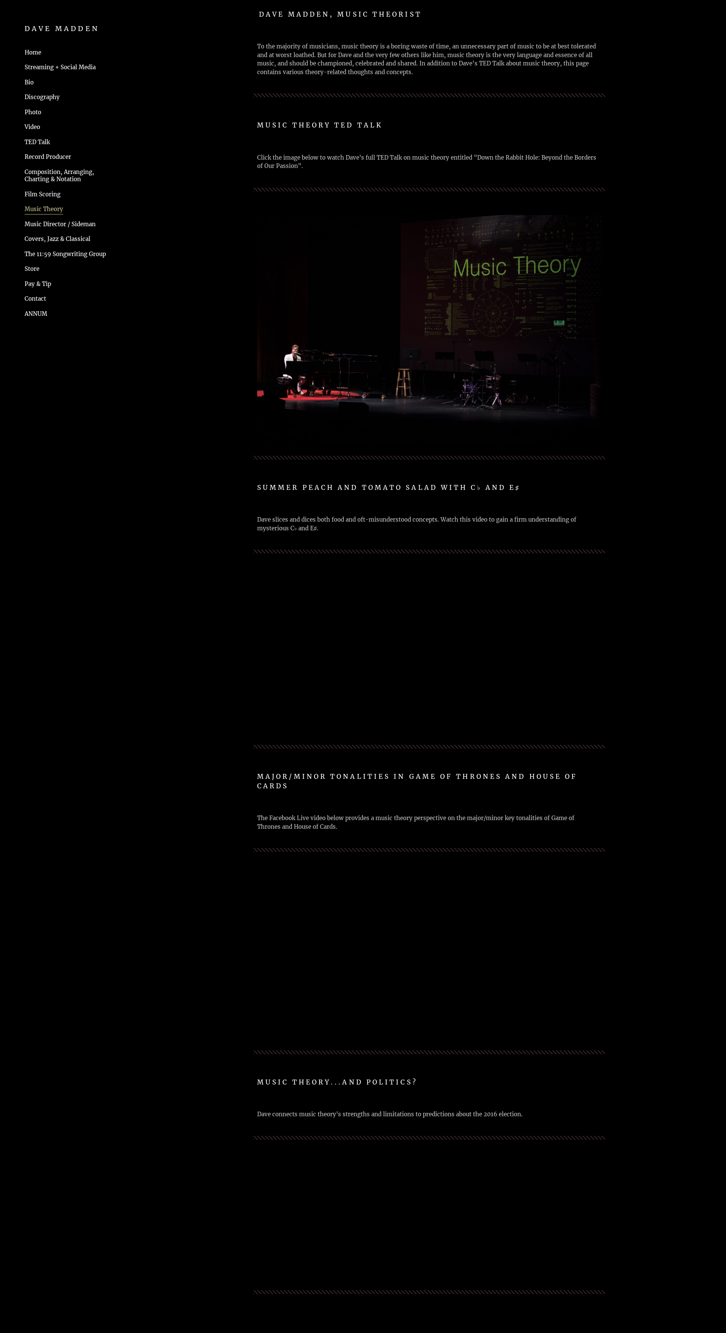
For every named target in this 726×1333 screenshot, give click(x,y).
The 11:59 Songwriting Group (65, 254)
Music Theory (44, 209)
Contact (35, 298)
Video (32, 127)
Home (33, 52)
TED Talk (37, 142)
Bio (29, 82)
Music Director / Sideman (60, 224)
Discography (42, 97)
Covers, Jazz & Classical (57, 238)
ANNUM (36, 313)
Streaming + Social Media (60, 67)
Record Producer (48, 156)
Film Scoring (42, 194)
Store (32, 268)
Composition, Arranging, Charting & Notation (59, 175)
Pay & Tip (38, 283)
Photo (33, 112)
